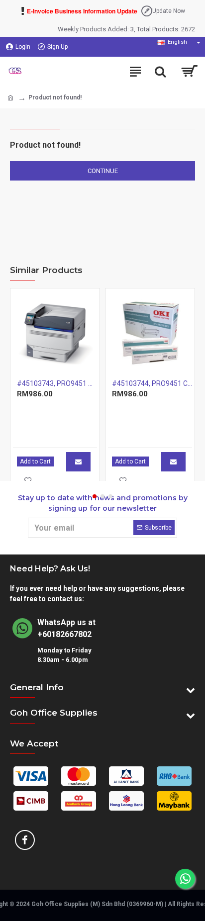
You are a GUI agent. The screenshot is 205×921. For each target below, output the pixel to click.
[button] (95, 496)
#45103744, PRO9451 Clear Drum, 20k (152, 383)
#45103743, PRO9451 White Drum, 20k (57, 383)
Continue (103, 171)
